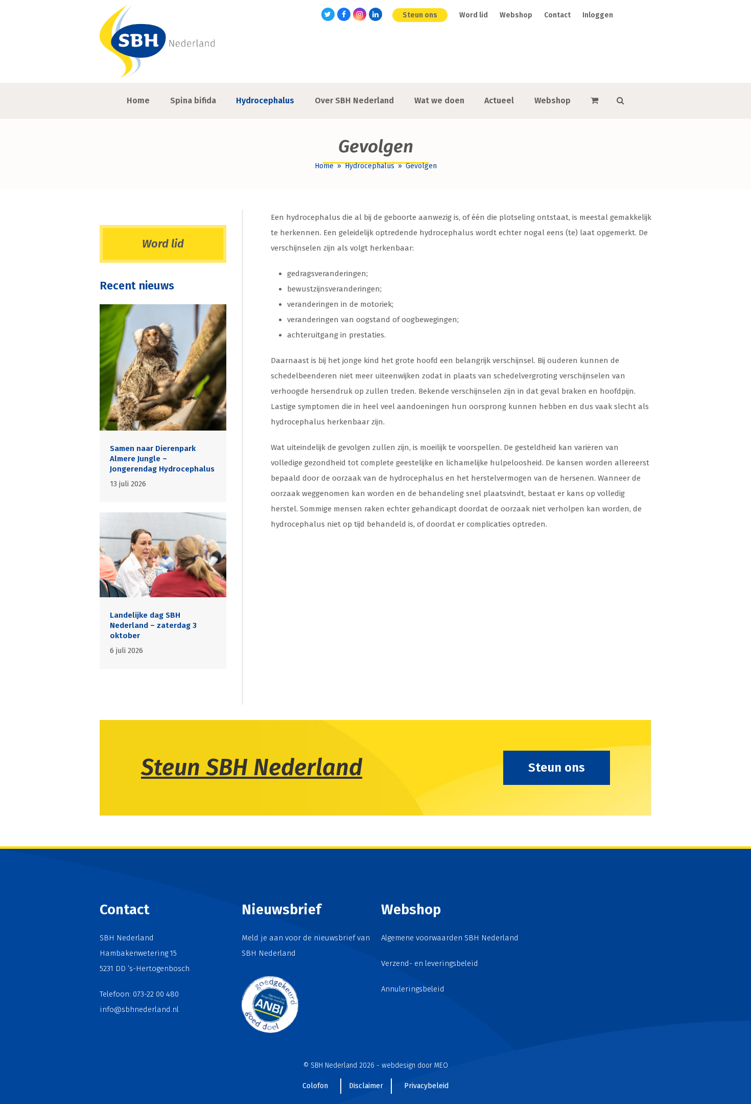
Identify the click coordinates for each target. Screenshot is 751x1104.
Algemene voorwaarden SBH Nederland (450, 937)
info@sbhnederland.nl (139, 1009)
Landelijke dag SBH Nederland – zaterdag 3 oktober (153, 625)
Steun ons (556, 767)
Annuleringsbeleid (412, 989)
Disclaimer (366, 1086)
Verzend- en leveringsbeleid (429, 963)
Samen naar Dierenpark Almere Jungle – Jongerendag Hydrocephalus (162, 459)
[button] (594, 101)
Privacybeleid (426, 1086)
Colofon (315, 1086)
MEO (441, 1065)
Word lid (163, 244)
